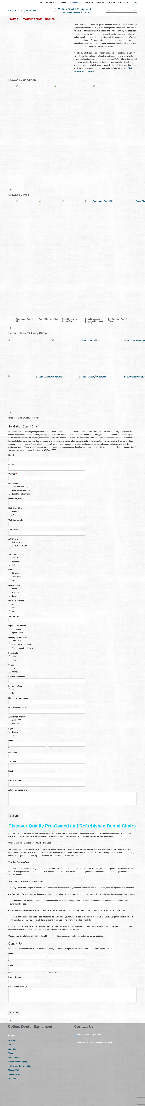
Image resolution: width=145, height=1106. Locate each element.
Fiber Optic (13, 653)
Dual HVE (15, 724)
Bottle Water (16, 577)
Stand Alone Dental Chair (24, 320)
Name (11, 740)
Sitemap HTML (14, 1074)
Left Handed (16, 629)
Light (13, 549)
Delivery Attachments (17, 638)
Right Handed (17, 633)
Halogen (14, 732)
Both (13, 565)
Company (12, 752)
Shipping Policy (15, 1057)
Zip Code (12, 762)
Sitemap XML (13, 1070)
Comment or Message (18, 986)
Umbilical (15, 511)
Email (11, 771)
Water (10, 570)
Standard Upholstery (19, 487)
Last (49, 748)
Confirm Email (52, 973)
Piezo (13, 668)
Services (11, 1045)
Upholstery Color (16, 499)
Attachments (13, 539)
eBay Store (12, 1049)
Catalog (63, 2)
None (13, 596)
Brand (11, 455)
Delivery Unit (16, 542)
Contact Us (13, 1079)
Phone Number (15, 780)
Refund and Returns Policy (19, 1066)
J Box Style (13, 529)
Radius (14, 589)
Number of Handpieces (18, 698)
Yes (12, 689)
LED (13, 736)
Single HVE (16, 720)
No (12, 693)
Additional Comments (17, 790)
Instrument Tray (15, 686)
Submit (14, 816)
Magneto (14, 672)
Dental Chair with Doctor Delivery (69, 320)
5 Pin (13, 656)
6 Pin (13, 660)
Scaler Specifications (17, 677)
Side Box (15, 592)
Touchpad (15, 561)
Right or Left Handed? (17, 626)
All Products (13, 1041)
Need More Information (20, 494)
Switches (12, 554)
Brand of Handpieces (17, 707)
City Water (15, 573)
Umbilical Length (15, 520)
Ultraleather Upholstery (20, 490)
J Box (13, 515)
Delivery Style (14, 585)
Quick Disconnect (16, 601)
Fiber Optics (16, 641)
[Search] (134, 10)
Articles (112, 2)
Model (11, 464)
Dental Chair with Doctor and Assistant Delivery (94, 321)
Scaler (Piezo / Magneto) (21, 644)
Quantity (12, 474)
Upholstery (88, 2)
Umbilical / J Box (15, 508)
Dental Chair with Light (48, 319)
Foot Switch (16, 558)
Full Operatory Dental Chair (117, 320)
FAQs (10, 1053)
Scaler (11, 665)
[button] (56, 2)
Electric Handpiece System (22, 648)
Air (12, 604)
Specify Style (14, 616)
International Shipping (17, 1062)
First (9, 748)
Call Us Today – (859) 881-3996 (23, 10)
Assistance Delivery (19, 546)
